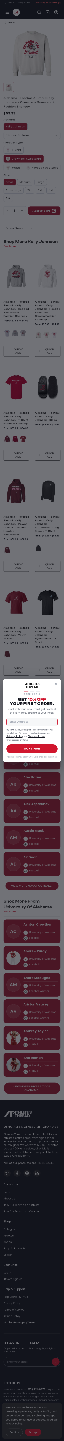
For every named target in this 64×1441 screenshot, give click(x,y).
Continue (32, 748)
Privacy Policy (14, 737)
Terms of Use (36, 737)
